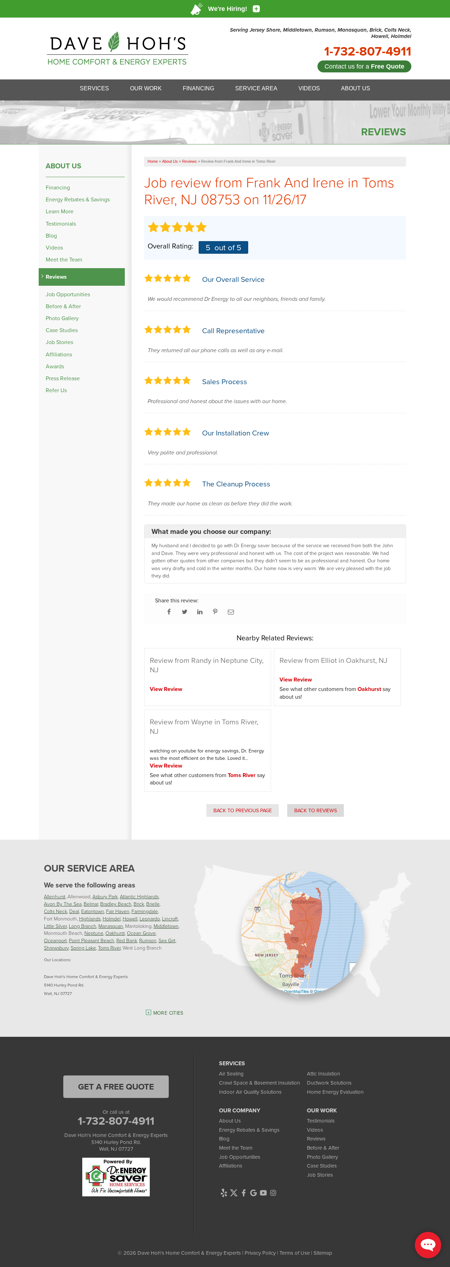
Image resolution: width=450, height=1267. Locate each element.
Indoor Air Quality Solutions (250, 1091)
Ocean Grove (141, 933)
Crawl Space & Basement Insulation (259, 1082)
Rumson (147, 940)
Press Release (63, 378)
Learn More (59, 211)
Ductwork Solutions (329, 1082)
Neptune (93, 933)
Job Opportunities (68, 294)
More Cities (168, 1012)
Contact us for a (364, 66)
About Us (63, 166)
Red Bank (126, 940)
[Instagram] (273, 1193)
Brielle (153, 903)
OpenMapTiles (296, 991)
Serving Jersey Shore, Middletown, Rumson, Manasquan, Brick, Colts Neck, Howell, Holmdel (320, 33)
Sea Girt (167, 940)
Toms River (242, 775)
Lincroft (170, 918)
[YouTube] (263, 1193)
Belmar (91, 903)
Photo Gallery (62, 318)
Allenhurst (54, 896)
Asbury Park (105, 896)
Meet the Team (64, 259)
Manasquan (110, 926)
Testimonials (61, 223)
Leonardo (150, 918)
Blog (51, 235)
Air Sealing (231, 1073)
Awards (55, 366)
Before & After (63, 306)
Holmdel (112, 918)
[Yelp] (224, 1193)
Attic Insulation (323, 1073)
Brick (139, 903)
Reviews (56, 276)
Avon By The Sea (63, 903)
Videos (54, 247)
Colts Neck (55, 911)
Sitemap (323, 1252)
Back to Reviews (315, 810)
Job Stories (59, 342)
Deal (74, 911)
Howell (130, 918)
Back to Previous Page (242, 810)
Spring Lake (83, 947)
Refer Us (56, 390)
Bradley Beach (115, 903)
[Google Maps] (253, 1193)
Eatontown (92, 911)
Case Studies (62, 330)
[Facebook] (243, 1193)
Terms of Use (294, 1252)
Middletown (166, 926)
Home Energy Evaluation (335, 1091)
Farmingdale (144, 911)
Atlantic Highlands (139, 896)
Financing (58, 187)
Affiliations (59, 354)
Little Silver (55, 926)
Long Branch (82, 926)
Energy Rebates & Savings (78, 199)
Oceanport (55, 940)
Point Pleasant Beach (91, 940)
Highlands (90, 918)
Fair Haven (117, 911)
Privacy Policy (260, 1252)
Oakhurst (369, 689)
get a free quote (116, 1086)
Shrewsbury (56, 947)
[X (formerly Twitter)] (234, 1193)
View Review (166, 689)
